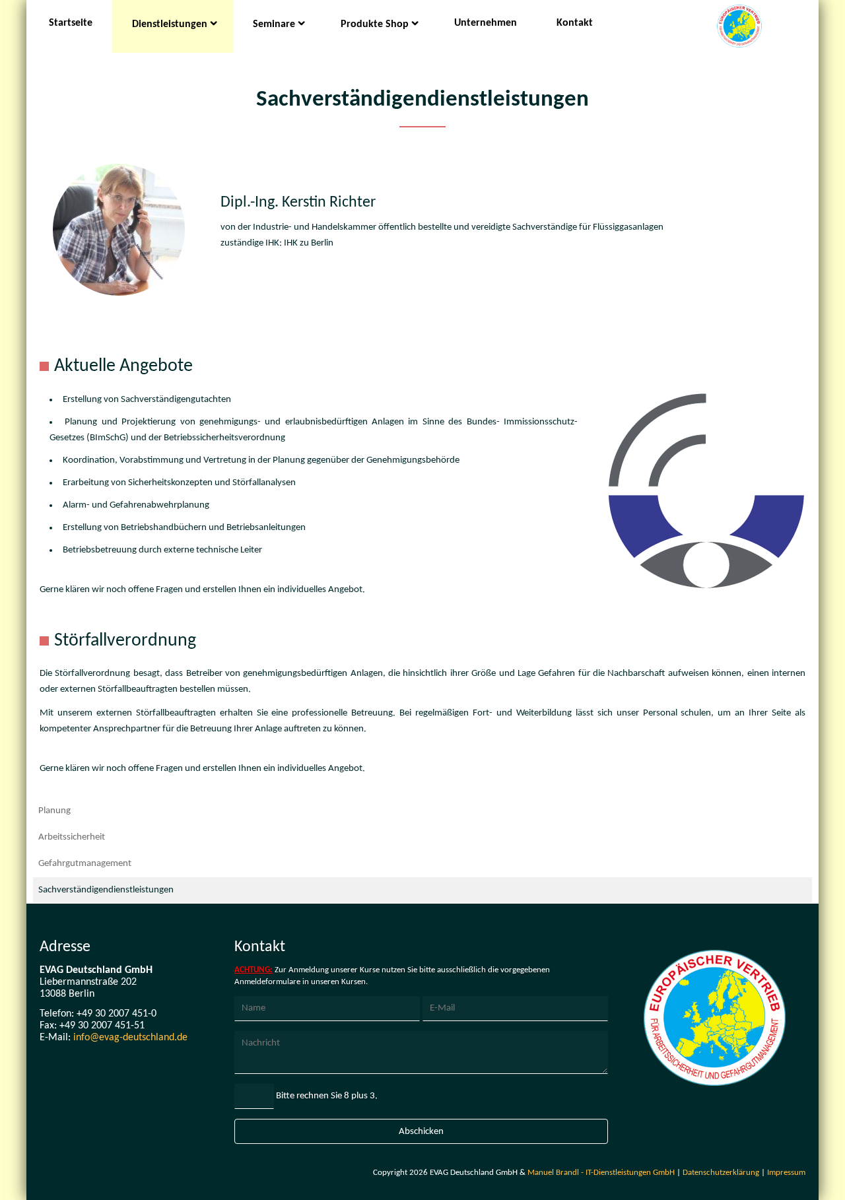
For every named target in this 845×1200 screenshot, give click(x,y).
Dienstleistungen (169, 24)
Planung (54, 811)
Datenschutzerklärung (721, 1172)
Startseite (70, 23)
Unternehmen (485, 23)
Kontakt (575, 23)
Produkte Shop (375, 24)
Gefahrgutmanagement (84, 864)
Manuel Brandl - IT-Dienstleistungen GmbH (601, 1172)
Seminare (274, 24)
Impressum (786, 1172)
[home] (739, 28)
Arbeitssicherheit (71, 837)
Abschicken (421, 1132)
